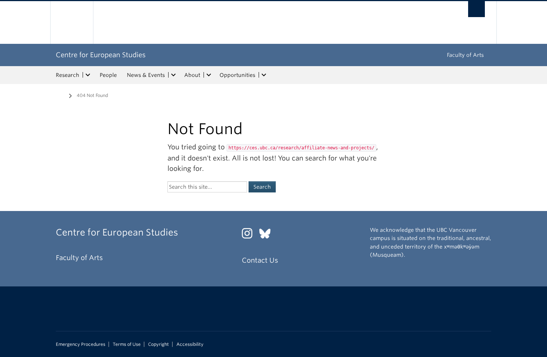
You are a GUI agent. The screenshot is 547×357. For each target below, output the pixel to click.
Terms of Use (127, 344)
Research (67, 75)
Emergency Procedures (80, 344)
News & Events (146, 75)
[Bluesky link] (267, 235)
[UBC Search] (476, 9)
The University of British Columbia (71, 22)
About (192, 75)
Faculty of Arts (465, 55)
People (108, 75)
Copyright (158, 344)
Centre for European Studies (100, 55)
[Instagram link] (250, 235)
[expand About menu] (208, 75)
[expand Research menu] (87, 75)
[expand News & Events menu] (173, 75)
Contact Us (260, 260)
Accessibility (190, 344)
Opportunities (237, 75)
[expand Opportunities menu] (263, 75)
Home (60, 95)
